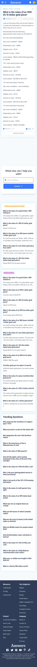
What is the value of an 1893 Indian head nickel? (17, 497)
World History (23, 598)
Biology (21, 595)
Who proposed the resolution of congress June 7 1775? (17, 423)
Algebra (21, 588)
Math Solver (6, 634)
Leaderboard (7, 588)
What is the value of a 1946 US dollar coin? (18, 467)
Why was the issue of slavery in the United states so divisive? (18, 520)
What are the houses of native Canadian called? (17, 513)
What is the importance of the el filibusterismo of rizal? (14, 444)
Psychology (22, 605)
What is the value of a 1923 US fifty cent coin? (17, 544)
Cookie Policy (23, 637)
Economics (22, 613)
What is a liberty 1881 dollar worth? (15, 566)
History (11, 9)
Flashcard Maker (8, 627)
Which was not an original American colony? (15, 505)
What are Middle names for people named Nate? (18, 528)
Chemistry (22, 591)
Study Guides (7, 630)
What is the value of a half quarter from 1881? (17, 489)
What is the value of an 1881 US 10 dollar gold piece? (17, 13)
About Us (22, 620)
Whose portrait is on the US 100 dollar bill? (18, 430)
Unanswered (7, 595)
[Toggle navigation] (2, 2)
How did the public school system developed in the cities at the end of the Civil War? (17, 459)
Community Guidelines (10, 620)
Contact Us (22, 623)
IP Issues (22, 641)
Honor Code (6, 623)
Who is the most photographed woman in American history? (17, 474)
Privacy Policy (23, 630)
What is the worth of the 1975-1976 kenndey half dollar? (18, 481)
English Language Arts (26, 602)
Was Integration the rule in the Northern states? (17, 436)
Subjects (5, 9)
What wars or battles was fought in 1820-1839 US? (17, 559)
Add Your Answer (18, 133)
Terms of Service (24, 627)
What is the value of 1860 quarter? (15, 451)
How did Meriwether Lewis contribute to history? (17, 536)
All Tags (5, 591)
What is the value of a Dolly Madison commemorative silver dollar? (16, 552)
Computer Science (24, 609)
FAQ (4, 637)
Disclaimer (22, 634)
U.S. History (17, 9)
